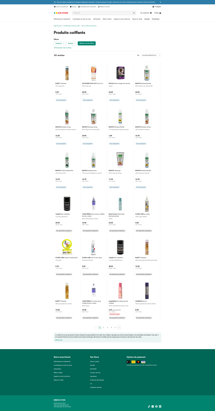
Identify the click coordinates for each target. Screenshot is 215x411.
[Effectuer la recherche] (134, 13)
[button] (156, 7)
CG (91, 384)
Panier (157, 13)
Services (74, 6)
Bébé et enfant (58, 372)
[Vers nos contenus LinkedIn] (160, 406)
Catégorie (58, 43)
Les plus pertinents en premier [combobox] (151, 55)
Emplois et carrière (105, 6)
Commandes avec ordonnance (88, 6)
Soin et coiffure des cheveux (88, 25)
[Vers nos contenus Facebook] (156, 406)
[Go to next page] (119, 327)
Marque (70, 43)
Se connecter (144, 13)
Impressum (93, 376)
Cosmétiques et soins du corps (71, 25)
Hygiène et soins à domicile (62, 376)
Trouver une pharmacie (62, 6)
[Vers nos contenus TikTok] (149, 406)
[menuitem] (62, 19)
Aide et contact (94, 361)
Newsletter (93, 369)
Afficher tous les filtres (86, 43)
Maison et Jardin (58, 380)
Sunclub (92, 365)
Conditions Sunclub (95, 387)
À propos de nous (95, 372)
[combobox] (101, 13)
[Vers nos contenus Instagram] (153, 406)
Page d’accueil (57, 25)
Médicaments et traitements (62, 361)
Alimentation (57, 369)
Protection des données (97, 380)
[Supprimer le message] (160, 2)
